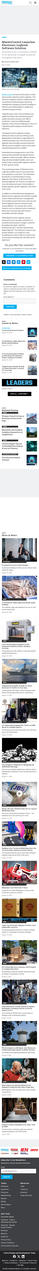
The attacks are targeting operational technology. (18, 1052)
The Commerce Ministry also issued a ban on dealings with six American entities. (17, 1014)
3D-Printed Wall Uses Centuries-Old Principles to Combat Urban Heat (19, 968)
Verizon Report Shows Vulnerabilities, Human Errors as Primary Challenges (12, 446)
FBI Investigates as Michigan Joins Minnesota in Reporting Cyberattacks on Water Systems (19, 1049)
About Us (5, 1260)
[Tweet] (18, 262)
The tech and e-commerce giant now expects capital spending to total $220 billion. (17, 1130)
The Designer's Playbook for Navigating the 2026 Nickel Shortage (18, 766)
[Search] (30, 3)
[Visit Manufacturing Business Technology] (24, 1153)
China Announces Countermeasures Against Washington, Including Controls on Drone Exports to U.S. (18, 1008)
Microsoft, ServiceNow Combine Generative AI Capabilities (12, 432)
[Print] (4, 262)
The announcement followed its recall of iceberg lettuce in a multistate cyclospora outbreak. (18, 931)
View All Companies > (19, 394)
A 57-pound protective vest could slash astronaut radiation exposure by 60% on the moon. (19, 854)
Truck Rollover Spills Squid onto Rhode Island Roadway (13, 342)
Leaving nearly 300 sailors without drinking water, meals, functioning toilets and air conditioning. (19, 692)
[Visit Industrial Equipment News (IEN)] (24, 1150)
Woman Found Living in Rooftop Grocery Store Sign (13, 418)
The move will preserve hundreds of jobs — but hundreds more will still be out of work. (18, 814)
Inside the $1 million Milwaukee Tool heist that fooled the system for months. (18, 892)
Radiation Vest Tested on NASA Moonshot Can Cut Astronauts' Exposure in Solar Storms (19, 849)
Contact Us (13, 1260)
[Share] (9, 262)
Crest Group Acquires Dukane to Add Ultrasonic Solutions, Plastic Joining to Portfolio (13, 356)
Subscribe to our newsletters (19, 256)
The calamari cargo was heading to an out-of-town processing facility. (19, 608)
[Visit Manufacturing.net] (15, 1153)
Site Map (20, 1265)
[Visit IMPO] (34, 1150)
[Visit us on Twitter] (18, 1256)
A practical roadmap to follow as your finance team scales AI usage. (19, 569)
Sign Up (7, 1177)
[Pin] (23, 262)
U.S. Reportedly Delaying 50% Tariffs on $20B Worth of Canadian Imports (18, 726)
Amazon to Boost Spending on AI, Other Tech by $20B (18, 1126)
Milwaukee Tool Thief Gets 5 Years (15, 888)
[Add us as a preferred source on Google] (28, 262)
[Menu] (35, 3)
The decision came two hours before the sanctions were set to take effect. (19, 731)
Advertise (22, 1260)
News (4, 37)
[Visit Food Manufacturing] (15, 1150)
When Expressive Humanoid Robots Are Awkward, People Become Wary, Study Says (18, 1086)
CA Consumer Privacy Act (28, 1263)
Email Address (9, 297)
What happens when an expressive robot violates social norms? (19, 1091)
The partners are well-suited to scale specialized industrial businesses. (18, 652)
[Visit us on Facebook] (14, 1256)
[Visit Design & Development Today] (5, 1150)
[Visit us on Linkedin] (23, 1256)
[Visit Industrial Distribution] (5, 1153)
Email (3, 1167)
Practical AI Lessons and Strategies (15, 565)
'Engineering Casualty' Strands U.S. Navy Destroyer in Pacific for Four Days (13, 368)
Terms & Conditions (11, 1263)
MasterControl (7, 95)
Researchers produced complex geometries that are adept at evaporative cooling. (18, 973)
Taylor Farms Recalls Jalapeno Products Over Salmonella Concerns (19, 926)
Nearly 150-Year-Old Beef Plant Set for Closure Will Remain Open (19, 810)
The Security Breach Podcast (13, 330)
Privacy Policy (32, 1260)
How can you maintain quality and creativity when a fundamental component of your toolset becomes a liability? (19, 772)
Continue (10, 307)
